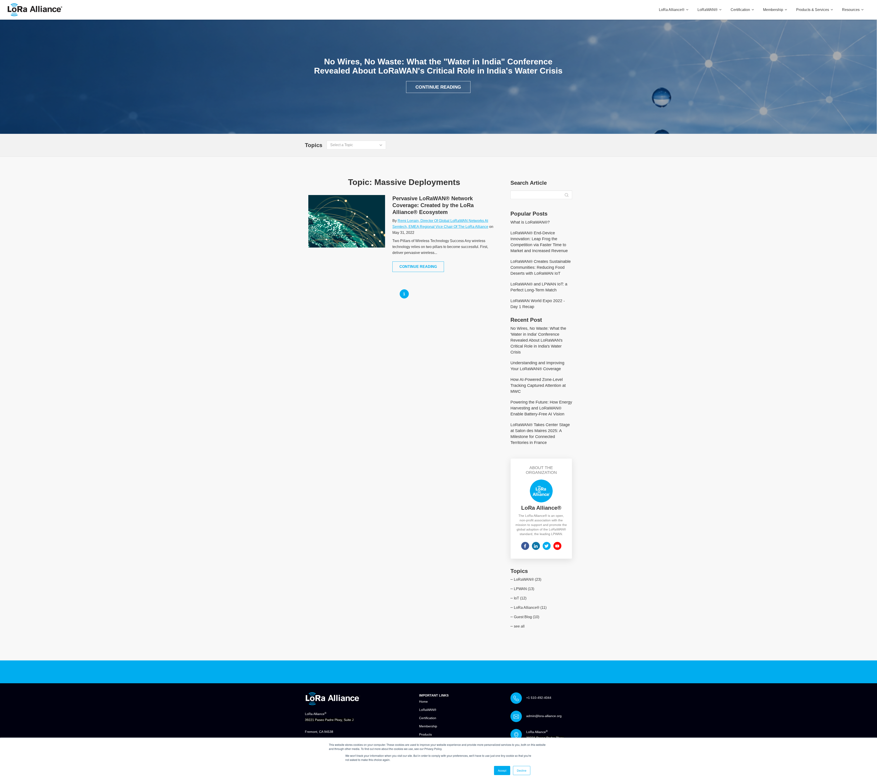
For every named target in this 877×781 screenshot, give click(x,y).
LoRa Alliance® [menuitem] (671, 10)
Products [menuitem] (425, 734)
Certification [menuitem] (740, 10)
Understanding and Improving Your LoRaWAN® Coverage (537, 366)
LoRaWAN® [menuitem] (707, 10)
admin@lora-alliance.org (544, 716)
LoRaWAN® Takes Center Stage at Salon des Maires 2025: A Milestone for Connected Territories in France (540, 433)
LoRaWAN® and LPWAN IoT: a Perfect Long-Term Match (538, 287)
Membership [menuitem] (773, 10)
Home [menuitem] (423, 701)
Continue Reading (438, 87)
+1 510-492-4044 (538, 697)
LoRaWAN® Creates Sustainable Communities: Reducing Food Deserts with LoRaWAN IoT (540, 267)
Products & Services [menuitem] (812, 10)
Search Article (528, 183)
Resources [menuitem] (851, 10)
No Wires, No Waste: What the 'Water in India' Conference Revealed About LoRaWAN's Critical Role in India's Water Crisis (538, 340)
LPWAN (524, 589)
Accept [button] (502, 770)
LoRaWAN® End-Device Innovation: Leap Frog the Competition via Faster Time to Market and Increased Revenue (539, 242)
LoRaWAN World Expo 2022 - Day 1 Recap (537, 303)
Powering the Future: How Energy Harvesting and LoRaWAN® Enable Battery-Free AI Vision (541, 408)
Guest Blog (526, 617)
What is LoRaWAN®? (530, 222)
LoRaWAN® (527, 579)
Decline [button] (521, 770)
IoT (520, 598)
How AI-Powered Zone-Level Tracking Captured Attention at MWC (538, 385)
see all (519, 626)
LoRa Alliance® (530, 607)
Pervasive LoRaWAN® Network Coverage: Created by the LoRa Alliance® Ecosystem (433, 205)
